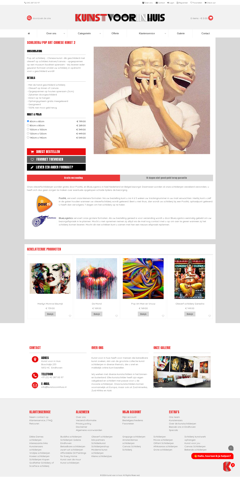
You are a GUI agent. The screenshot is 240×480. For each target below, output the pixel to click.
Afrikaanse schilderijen (165, 446)
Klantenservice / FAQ (40, 420)
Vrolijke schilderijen (39, 452)
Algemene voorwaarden (89, 430)
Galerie (180, 33)
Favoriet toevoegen (49, 159)
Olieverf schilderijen (101, 436)
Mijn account (129, 417)
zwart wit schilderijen (71, 449)
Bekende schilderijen (195, 449)
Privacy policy (83, 423)
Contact (205, 33)
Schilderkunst (98, 443)
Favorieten (128, 423)
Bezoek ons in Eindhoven (182, 426)
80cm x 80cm (57, 125)
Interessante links (38, 443)
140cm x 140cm (57, 137)
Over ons (51, 33)
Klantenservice (147, 33)
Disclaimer (81, 426)
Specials (173, 430)
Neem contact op (38, 417)
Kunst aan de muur (70, 459)
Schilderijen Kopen (39, 459)
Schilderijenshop (100, 446)
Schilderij (127, 449)
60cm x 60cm (57, 121)
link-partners (98, 439)
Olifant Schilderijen (163, 443)
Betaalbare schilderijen (72, 446)
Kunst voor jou (192, 443)
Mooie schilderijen (163, 439)
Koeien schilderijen (39, 456)
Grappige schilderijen (133, 436)
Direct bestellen (48, 151)
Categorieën (84, 33)
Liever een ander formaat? (54, 167)
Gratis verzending (73, 178)
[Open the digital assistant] (227, 466)
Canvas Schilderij (131, 446)
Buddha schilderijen (71, 436)
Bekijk (50, 313)
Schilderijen (159, 436)
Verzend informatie (86, 420)
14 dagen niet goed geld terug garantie (166, 178)
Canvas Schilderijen (195, 446)
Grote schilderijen (162, 449)
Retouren (34, 423)
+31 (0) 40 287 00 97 (52, 377)
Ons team (174, 417)
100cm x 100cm (57, 129)
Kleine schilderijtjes (101, 456)
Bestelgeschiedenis (132, 420)
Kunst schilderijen (69, 462)
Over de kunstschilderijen (182, 423)
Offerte (115, 33)
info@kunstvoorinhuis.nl (53, 387)
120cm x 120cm (57, 133)
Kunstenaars (176, 420)
